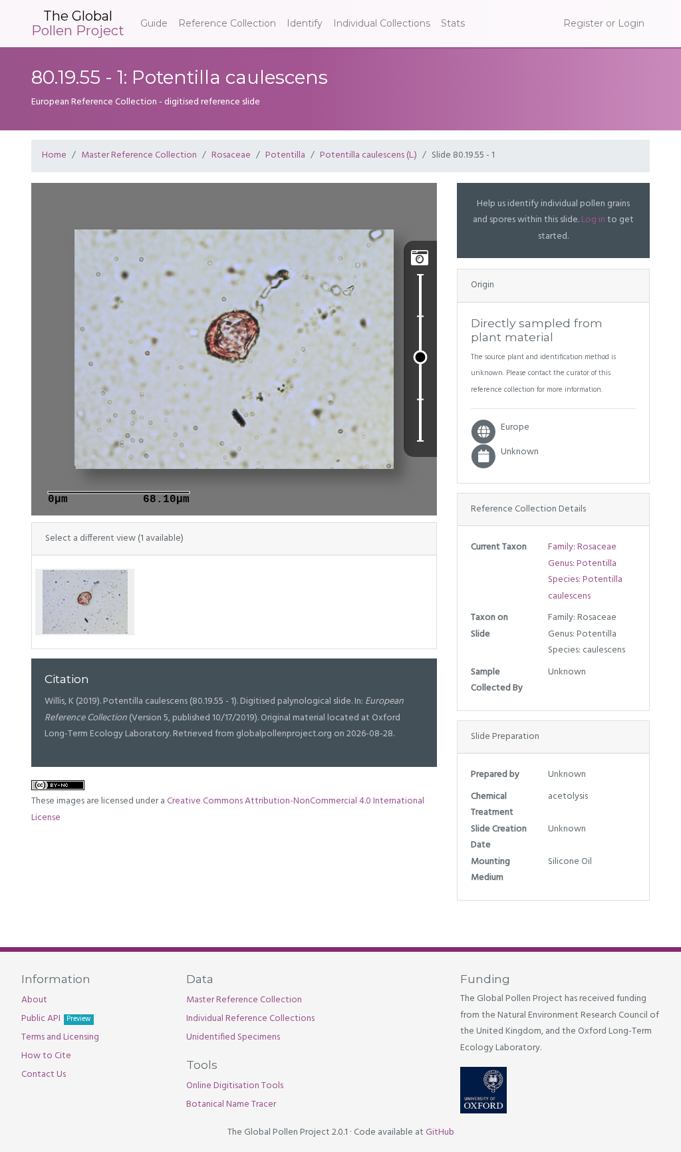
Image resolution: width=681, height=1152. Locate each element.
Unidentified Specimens (233, 1037)
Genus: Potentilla (582, 563)
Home (54, 155)
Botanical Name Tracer (231, 1104)
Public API (55, 1018)
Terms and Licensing (60, 1037)
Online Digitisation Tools (234, 1085)
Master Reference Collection (139, 155)
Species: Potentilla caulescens (585, 588)
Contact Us (43, 1074)
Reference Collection (227, 23)
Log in (593, 219)
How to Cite (46, 1056)
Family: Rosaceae (582, 547)
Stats (453, 23)
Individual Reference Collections (250, 1018)
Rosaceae (231, 155)
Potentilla (285, 155)
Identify (305, 23)
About (34, 1000)
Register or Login (603, 23)
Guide (154, 23)
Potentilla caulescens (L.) (368, 155)
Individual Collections (381, 23)
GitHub (440, 1132)
